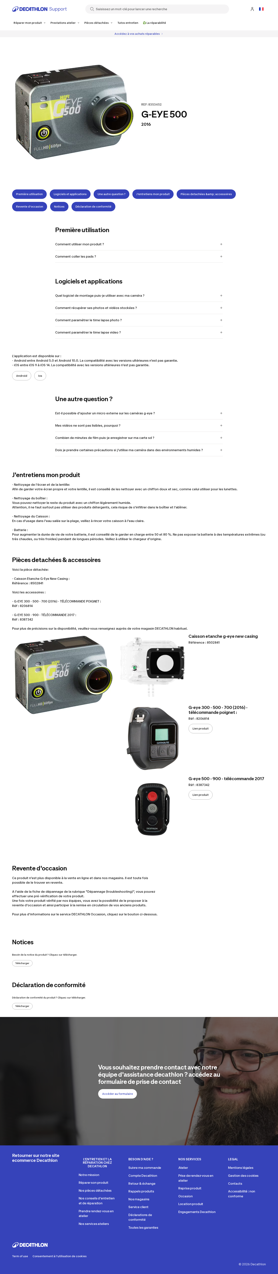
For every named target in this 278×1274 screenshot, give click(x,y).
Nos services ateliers (94, 1224)
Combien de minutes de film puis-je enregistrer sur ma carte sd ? (104, 438)
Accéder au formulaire (117, 1093)
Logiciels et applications (70, 194)
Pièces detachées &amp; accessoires (206, 194)
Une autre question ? (111, 194)
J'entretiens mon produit (153, 194)
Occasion (185, 1196)
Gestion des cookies (243, 1175)
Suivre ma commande (144, 1168)
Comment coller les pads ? (75, 256)
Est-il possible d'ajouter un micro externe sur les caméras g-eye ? (105, 413)
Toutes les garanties (143, 1227)
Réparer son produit (93, 1182)
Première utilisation (29, 194)
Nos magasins (138, 1199)
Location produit (190, 1204)
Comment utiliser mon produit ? (79, 244)
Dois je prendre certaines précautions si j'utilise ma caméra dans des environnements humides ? (129, 450)
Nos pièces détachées (95, 1190)
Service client (138, 1207)
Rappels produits (141, 1191)
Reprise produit (189, 1188)
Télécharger (22, 963)
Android (21, 375)
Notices (59, 206)
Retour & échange (141, 1183)
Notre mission (89, 1175)
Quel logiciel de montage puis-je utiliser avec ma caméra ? (99, 295)
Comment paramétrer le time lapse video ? (88, 332)
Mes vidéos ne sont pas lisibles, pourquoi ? (87, 425)
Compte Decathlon (142, 1175)
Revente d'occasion (29, 206)
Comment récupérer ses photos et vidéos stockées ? (96, 308)
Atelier (183, 1168)
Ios (40, 375)
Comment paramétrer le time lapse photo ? (88, 320)
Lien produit (201, 728)
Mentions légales (240, 1168)
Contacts (235, 1183)
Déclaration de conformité (93, 206)
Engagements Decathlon (197, 1212)
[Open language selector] (261, 9)
